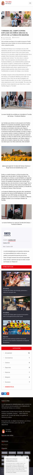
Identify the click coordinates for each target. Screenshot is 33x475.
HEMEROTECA (9, 389)
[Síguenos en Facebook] (2, 395)
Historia (7, 374)
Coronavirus (9, 360)
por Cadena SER (7, 37)
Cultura (7, 364)
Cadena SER (9, 246)
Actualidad (6, 288)
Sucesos (7, 384)
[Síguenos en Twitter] (5, 395)
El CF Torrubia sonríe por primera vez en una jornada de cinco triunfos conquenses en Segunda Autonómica (16, 316)
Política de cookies (11, 472)
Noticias (4, 454)
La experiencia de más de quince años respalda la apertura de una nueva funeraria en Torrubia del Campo (16, 342)
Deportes (5, 312)
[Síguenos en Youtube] (8, 395)
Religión (7, 379)
